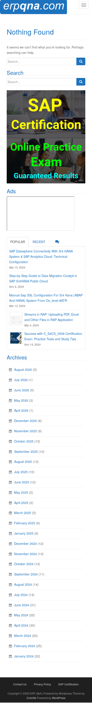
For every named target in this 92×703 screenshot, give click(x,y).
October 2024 (23, 564)
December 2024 (25, 543)
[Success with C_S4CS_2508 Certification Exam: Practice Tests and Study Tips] (16, 337)
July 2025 (21, 472)
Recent (39, 241)
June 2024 (21, 605)
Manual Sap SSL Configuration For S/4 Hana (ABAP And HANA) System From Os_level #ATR (46, 298)
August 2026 (23, 369)
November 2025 (25, 431)
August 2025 (23, 461)
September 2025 (26, 451)
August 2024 (23, 584)
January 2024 (23, 656)
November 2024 (25, 554)
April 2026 (21, 410)
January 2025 (23, 533)
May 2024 (21, 615)
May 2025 (21, 492)
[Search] (80, 61)
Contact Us (20, 684)
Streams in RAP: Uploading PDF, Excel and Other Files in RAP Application (51, 317)
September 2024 (26, 574)
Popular (17, 241)
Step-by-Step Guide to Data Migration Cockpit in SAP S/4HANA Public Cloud (43, 278)
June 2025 (21, 482)
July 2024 (21, 594)
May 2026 (21, 400)
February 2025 (24, 523)
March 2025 (22, 512)
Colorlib (31, 698)
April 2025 (21, 502)
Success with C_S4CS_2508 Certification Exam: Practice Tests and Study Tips (53, 336)
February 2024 (24, 646)
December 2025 (25, 420)
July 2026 (21, 380)
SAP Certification (68, 684)
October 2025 (23, 441)
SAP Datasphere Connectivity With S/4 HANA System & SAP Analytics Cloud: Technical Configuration (41, 256)
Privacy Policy (42, 684)
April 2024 (21, 625)
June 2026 (21, 390)
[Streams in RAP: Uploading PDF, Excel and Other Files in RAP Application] (16, 318)
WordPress (58, 698)
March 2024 (22, 635)
